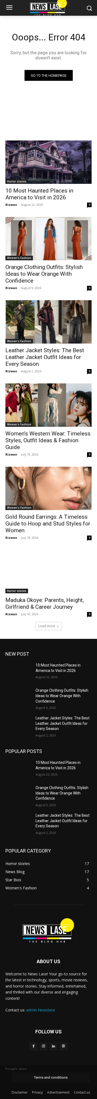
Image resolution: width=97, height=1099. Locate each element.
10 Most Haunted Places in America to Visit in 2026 (39, 194)
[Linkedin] (53, 1046)
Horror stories (16, 181)
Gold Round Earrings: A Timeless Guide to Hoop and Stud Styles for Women (47, 524)
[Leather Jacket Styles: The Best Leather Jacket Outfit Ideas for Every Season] (48, 322)
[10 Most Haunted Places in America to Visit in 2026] (48, 162)
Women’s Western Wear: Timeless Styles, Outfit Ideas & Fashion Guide (48, 440)
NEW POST (17, 654)
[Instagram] (43, 1046)
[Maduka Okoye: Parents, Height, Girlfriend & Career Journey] (48, 571)
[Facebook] (33, 1046)
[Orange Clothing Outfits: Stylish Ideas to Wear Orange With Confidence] (48, 238)
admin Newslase (40, 1010)
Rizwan (11, 205)
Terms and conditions (51, 1077)
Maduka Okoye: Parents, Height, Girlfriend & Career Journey (44, 603)
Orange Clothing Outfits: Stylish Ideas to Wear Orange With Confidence (44, 274)
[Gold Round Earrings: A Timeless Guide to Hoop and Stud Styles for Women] (48, 488)
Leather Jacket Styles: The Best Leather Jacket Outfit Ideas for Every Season (44, 357)
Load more (46, 626)
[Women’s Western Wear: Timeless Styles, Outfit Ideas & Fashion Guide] (48, 405)
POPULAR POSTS (23, 751)
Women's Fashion (19, 258)
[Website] (63, 1046)
